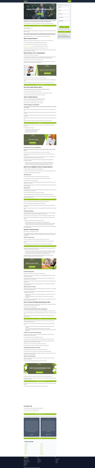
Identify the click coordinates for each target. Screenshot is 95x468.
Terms (56, 461)
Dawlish (26, 447)
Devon (41, 448)
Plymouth (41, 449)
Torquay (26, 446)
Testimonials (39, 461)
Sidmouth (41, 443)
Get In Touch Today (40, 25)
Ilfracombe (41, 454)
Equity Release (35, 36)
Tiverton (41, 447)
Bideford (41, 450)
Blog (38, 462)
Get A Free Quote (40, 438)
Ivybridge (26, 453)
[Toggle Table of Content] (31, 28)
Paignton (26, 448)
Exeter (25, 452)
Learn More (40, 318)
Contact (70, 1)
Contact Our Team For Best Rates (40, 84)
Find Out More (40, 199)
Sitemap (57, 462)
